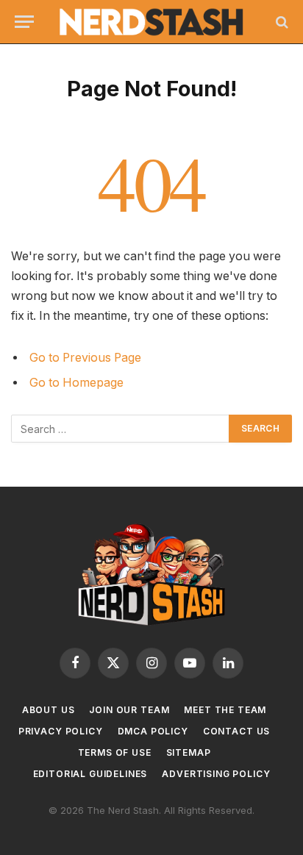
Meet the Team (225, 709)
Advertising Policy (216, 773)
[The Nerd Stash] (152, 22)
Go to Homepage (76, 383)
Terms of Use (115, 752)
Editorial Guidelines (90, 773)
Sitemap (188, 752)
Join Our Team (129, 709)
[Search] (280, 21)
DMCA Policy (153, 731)
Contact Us (236, 731)
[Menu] (24, 21)
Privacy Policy (60, 731)
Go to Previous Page (85, 358)
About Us (48, 709)
